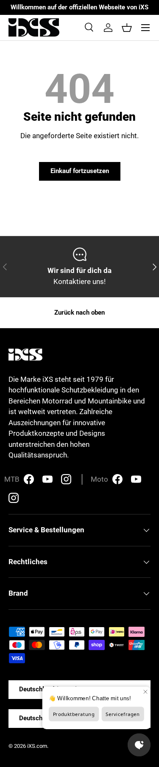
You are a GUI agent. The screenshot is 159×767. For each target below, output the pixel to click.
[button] (126, 27)
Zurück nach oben (79, 312)
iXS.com (37, 746)
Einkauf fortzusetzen (79, 171)
